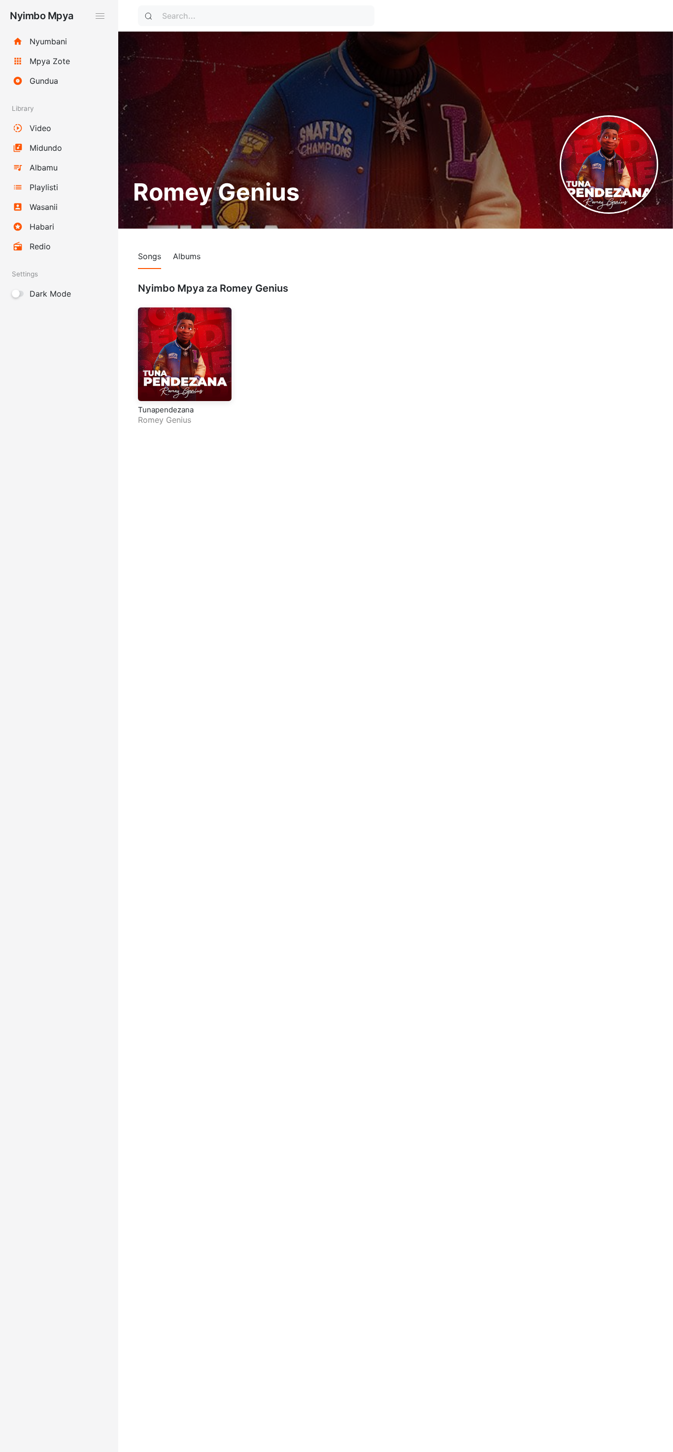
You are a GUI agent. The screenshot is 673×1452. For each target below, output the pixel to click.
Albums (187, 256)
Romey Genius (164, 420)
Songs (149, 256)
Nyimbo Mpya (41, 16)
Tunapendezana (166, 409)
